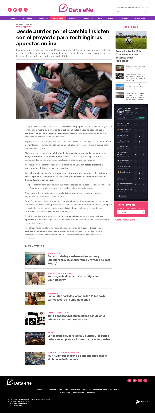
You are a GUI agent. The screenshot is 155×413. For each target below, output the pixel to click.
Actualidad (28, 18)
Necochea (43, 18)
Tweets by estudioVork (124, 220)
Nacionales (58, 18)
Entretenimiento (105, 18)
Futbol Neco (139, 18)
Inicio (12, 18)
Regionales (74, 18)
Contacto (91, 393)
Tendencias (123, 18)
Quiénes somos (78, 393)
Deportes (88, 18)
